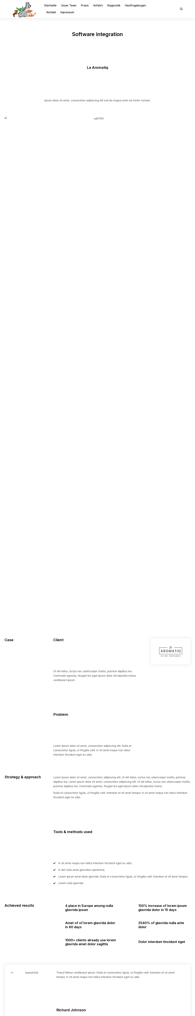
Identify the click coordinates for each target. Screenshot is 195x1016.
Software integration (97, 34)
